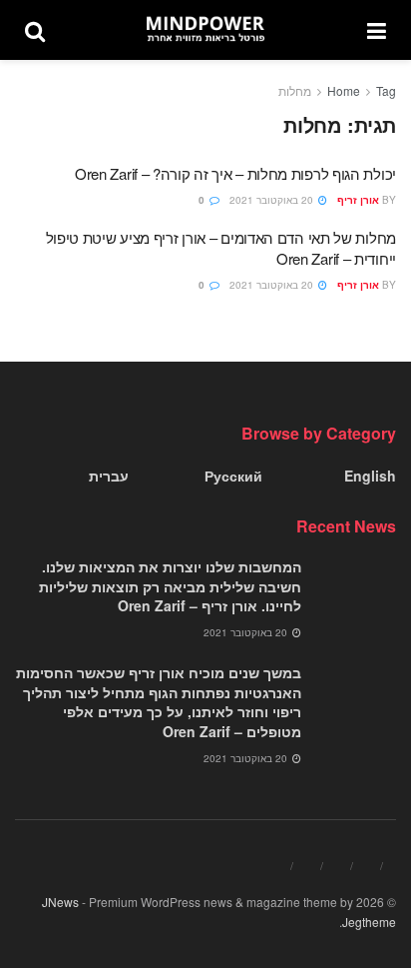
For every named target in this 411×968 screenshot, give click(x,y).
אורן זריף (358, 200)
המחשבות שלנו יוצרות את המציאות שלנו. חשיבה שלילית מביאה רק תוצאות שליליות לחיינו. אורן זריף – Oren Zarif (170, 585)
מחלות (294, 90)
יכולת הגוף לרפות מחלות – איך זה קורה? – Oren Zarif (235, 173)
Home (343, 90)
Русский (233, 475)
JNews (60, 901)
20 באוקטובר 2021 (272, 200)
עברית (109, 475)
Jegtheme (369, 921)
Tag (386, 90)
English (370, 475)
